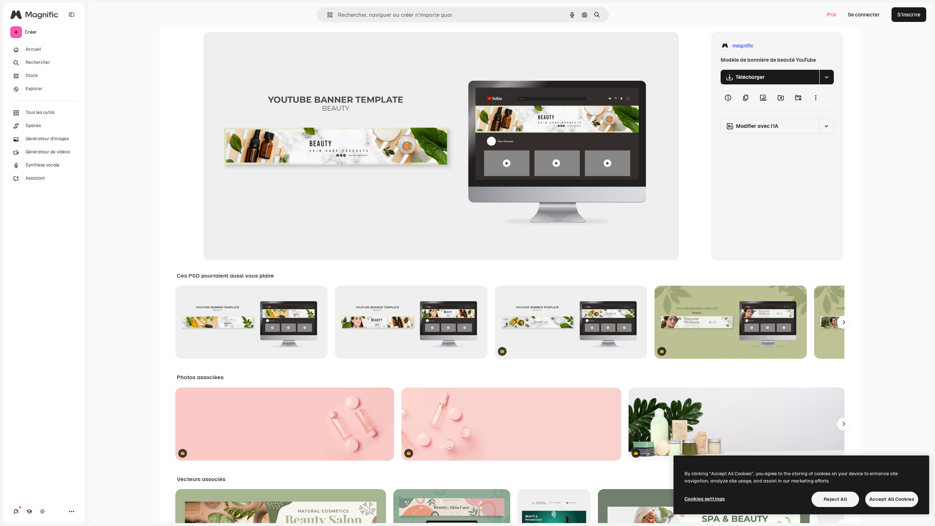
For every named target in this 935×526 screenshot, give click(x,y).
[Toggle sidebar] (71, 14)
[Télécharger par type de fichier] (826, 77)
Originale (251, 45)
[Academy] (29, 511)
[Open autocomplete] (327, 15)
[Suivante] (843, 322)
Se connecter (864, 14)
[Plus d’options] (815, 97)
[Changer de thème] (42, 511)
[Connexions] (16, 511)
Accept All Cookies (891, 499)
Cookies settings (704, 499)
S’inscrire (908, 14)
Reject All (835, 499)
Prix (832, 14)
